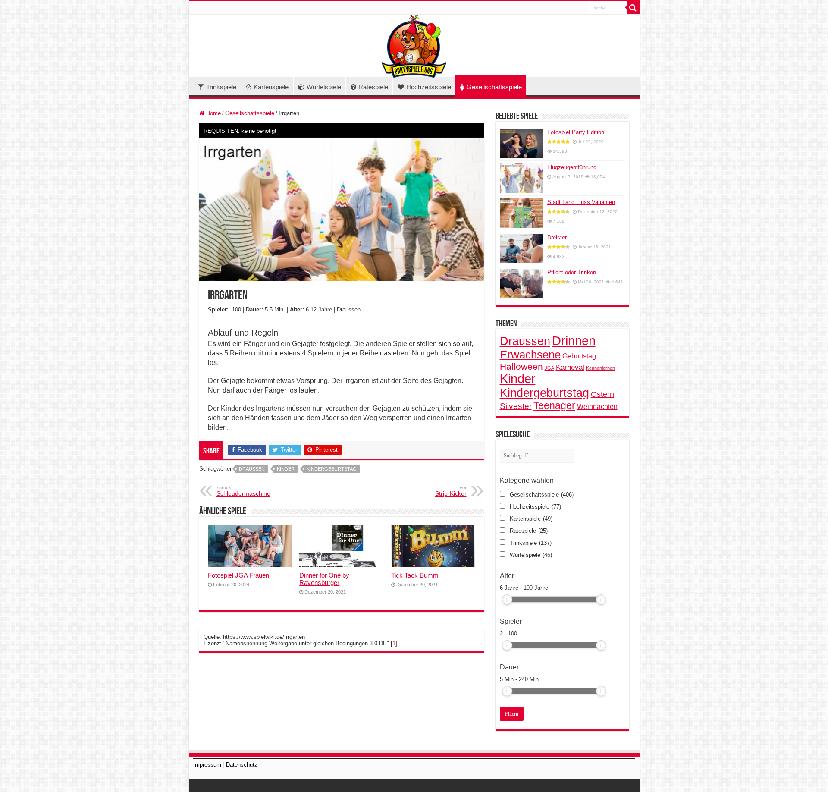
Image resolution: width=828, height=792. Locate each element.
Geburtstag (579, 356)
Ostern (602, 394)
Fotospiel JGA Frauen (238, 575)
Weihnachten (597, 406)
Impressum (207, 764)
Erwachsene (530, 354)
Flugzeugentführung (571, 167)
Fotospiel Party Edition (575, 132)
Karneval (570, 367)
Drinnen (574, 340)
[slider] (507, 599)
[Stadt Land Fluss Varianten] (521, 213)
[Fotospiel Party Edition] (521, 143)
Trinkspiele (221, 87)
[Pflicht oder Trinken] (521, 283)
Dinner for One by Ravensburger (324, 579)
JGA (549, 368)
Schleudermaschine (243, 491)
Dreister (557, 237)
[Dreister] (521, 248)
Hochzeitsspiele (428, 87)
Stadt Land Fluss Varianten (581, 202)
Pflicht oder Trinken (571, 272)
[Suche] (633, 7)
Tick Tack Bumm (415, 575)
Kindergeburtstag (332, 468)
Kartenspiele (271, 87)
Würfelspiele (324, 87)
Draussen (252, 468)
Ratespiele (373, 87)
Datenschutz (241, 764)
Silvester (516, 406)
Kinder (286, 468)
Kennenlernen (600, 368)
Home (212, 113)
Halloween (521, 366)
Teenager (554, 405)
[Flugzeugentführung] (521, 178)
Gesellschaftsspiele (494, 87)
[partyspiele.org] (414, 45)
